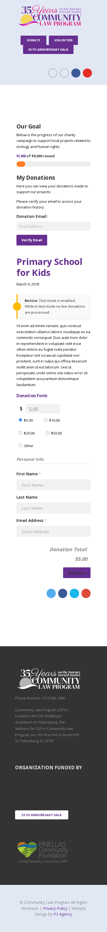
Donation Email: (31, 216)
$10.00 (54, 420)
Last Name (27, 497)
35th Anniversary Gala (48, 49)
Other (28, 445)
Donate (33, 40)
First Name (28, 473)
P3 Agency (63, 914)
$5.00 (28, 420)
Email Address (31, 520)
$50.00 (56, 433)
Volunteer (63, 40)
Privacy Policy (55, 908)
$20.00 (29, 433)
